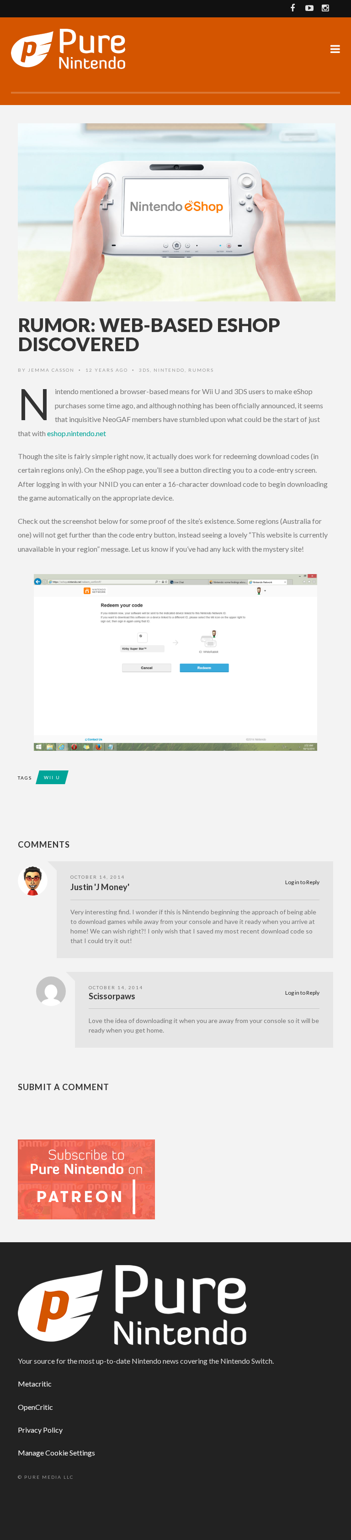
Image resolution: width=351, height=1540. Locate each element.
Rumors (201, 370)
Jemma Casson (51, 370)
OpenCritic (35, 1407)
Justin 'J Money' (99, 887)
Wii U (52, 777)
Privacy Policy (40, 1429)
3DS (144, 370)
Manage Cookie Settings (56, 1452)
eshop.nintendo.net (76, 433)
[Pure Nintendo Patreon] (86, 1178)
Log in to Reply (302, 882)
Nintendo (169, 370)
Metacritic (35, 1383)
